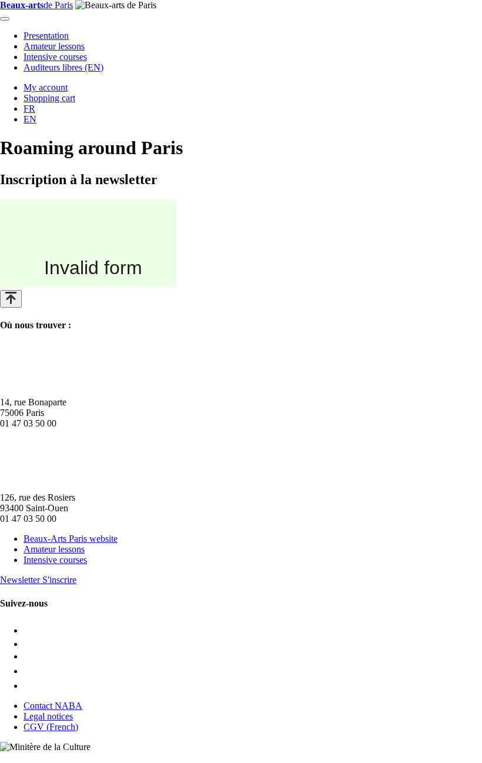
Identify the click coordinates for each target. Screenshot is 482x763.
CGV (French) (51, 727)
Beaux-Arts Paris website (71, 539)
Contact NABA (53, 706)
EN (30, 119)
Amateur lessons (54, 46)
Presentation (46, 36)
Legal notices (48, 716)
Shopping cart (49, 98)
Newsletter (38, 580)
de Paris (36, 5)
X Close (15, 757)
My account (46, 87)
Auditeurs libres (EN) (63, 67)
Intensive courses (55, 57)
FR (29, 109)
